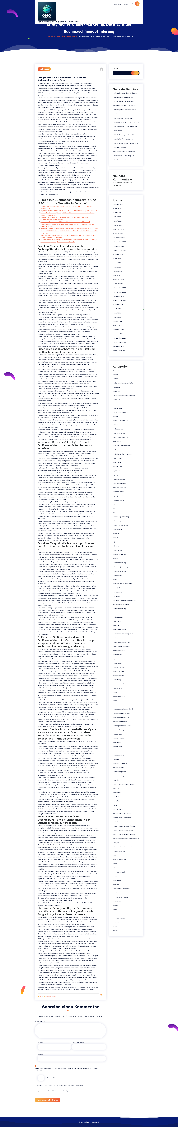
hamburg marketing (121, 517)
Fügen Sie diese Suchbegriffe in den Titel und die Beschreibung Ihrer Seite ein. (69, 211)
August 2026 (118, 204)
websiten (117, 901)
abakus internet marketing (124, 383)
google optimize (120, 483)
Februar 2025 (119, 279)
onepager (117, 621)
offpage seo (118, 617)
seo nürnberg (119, 755)
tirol (115, 864)
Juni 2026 (117, 213)
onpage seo (118, 655)
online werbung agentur (123, 646)
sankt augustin (119, 684)
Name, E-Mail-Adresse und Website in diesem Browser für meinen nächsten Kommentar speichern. (66, 1069)
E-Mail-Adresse (78, 1043)
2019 (116, 375)
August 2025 (118, 254)
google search (119, 492)
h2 (115, 508)
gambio (117, 471)
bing (115, 425)
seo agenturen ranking (122, 726)
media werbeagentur (121, 604)
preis (116, 659)
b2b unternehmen (120, 412)
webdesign (118, 880)
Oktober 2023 (119, 346)
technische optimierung (122, 847)
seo (115, 705)
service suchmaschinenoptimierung (124, 782)
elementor (118, 458)
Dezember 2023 (120, 338)
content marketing (121, 437)
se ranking (118, 688)
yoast (116, 930)
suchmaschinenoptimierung (67, 36)
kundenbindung (120, 563)
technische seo (119, 851)
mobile (116, 613)
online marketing (120, 629)
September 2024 (120, 300)
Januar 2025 (118, 284)
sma (115, 805)
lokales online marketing (123, 583)
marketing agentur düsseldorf (125, 600)
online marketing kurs (122, 642)
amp (116, 404)
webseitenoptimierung (122, 889)
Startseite (51, 36)
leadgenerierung (120, 571)
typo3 (116, 868)
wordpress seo (119, 918)
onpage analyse (119, 650)
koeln (116, 558)
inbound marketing (121, 525)
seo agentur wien (120, 721)
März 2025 (118, 275)
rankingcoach (119, 675)
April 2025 (118, 271)
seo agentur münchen (122, 713)
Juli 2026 (117, 208)
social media (118, 809)
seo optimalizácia (120, 763)
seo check (118, 734)
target (116, 843)
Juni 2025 (117, 263)
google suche (119, 500)
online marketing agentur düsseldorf (123, 636)
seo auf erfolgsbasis (121, 730)
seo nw (116, 759)
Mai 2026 (117, 217)
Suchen (115, 68)
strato (116, 822)
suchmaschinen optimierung (124, 826)
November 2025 (120, 242)
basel (116, 416)
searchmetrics (119, 696)
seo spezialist (119, 767)
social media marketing (122, 818)
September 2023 (120, 350)
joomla (116, 546)
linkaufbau (118, 575)
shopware (117, 792)
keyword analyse (120, 554)
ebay (116, 450)
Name (40, 1043)
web (115, 876)
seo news (117, 751)
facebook (117, 462)
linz (115, 579)
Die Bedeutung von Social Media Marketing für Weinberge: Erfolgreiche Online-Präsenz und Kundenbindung (126, 141)
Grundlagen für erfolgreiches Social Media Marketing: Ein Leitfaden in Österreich (124, 156)
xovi (115, 926)
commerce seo (119, 433)
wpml (116, 922)
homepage (118, 521)
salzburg (117, 680)
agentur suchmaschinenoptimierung (124, 393)
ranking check (119, 667)
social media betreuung (122, 813)
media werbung (120, 609)
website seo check (120, 893)
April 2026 (118, 221)
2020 (116, 379)
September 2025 (120, 250)
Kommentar (40, 1022)
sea (115, 692)
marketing (118, 596)
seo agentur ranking (121, 717)
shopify (117, 788)
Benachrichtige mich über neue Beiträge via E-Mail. (58, 1091)
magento (117, 588)
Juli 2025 (117, 259)
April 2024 (118, 321)
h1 (115, 504)
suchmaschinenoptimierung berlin (126, 838)
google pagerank (120, 487)
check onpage (119, 429)
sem (115, 701)
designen (117, 441)
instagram (118, 529)
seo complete (119, 738)
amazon (117, 400)
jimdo (116, 542)
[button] (132, 3)
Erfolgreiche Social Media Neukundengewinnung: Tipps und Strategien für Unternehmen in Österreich (126, 124)
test (115, 855)
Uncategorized (119, 872)
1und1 (116, 370)
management (119, 592)
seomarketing (119, 776)
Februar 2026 (119, 229)
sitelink (117, 801)
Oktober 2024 (119, 296)
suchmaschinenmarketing (123, 830)
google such (118, 496)
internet (117, 533)
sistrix (116, 797)
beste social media (121, 420)
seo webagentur (120, 772)
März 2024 (118, 325)
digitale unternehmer (122, 446)
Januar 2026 (118, 233)
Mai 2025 (117, 267)
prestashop (118, 663)
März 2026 (118, 225)
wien (116, 905)
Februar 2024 (119, 330)
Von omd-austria (50, 996)
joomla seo (118, 550)
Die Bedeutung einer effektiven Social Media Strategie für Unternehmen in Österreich (125, 97)
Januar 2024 (118, 334)
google (116, 475)
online (116, 625)
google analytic (119, 479)
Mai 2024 (117, 317)
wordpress (118, 914)
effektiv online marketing (123, 454)
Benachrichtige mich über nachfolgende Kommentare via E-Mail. (60, 1085)
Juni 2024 (118, 313)
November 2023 (120, 342)
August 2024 (119, 304)
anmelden (118, 408)
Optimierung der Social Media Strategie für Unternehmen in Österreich (125, 110)
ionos (116, 538)
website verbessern (121, 897)
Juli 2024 (117, 309)
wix (115, 909)
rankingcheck (119, 671)
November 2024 (120, 292)
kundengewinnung (121, 567)
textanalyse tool (120, 859)
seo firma (117, 742)
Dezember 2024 (120, 288)
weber (116, 884)
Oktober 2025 (119, 246)
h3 (115, 512)
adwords (117, 387)
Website (40, 1054)
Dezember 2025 (120, 238)
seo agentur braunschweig (124, 709)
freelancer (118, 466)
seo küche (118, 746)
